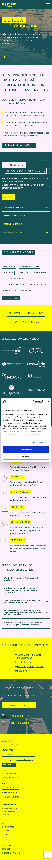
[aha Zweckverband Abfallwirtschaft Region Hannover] (14, 353)
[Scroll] (4, 57)
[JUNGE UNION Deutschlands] (38, 379)
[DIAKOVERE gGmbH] (14, 379)
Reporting (22, 670)
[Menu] (48, 5)
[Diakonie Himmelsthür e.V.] (38, 367)
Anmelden (7, 765)
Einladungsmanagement (30, 666)
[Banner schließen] (48, 402)
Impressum (6, 845)
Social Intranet (25, 662)
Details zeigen (39, 442)
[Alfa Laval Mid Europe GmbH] (38, 353)
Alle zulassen (26, 450)
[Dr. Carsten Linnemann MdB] (14, 367)
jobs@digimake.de (10, 787)
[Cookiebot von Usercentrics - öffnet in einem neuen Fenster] (32, 401)
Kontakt (5, 834)
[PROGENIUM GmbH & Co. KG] (38, 393)
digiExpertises (8, 827)
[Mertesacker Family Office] (14, 393)
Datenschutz (7, 849)
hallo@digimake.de (21, 723)
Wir (3, 823)
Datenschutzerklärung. (25, 760)
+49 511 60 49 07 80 (21, 716)
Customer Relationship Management (29, 656)
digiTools (6, 831)
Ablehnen (26, 457)
